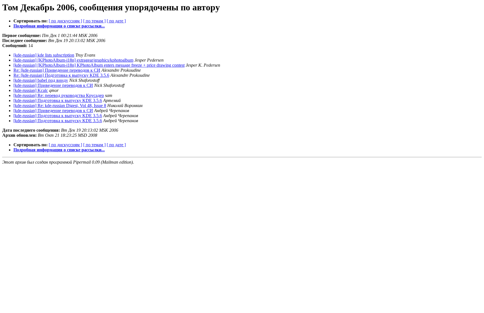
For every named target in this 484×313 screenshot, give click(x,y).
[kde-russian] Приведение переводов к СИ (53, 85)
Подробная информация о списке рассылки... (59, 26)
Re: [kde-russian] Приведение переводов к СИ (56, 70)
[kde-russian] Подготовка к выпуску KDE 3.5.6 (57, 100)
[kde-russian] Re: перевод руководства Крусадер (58, 95)
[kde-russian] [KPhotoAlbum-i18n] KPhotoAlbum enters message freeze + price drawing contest (99, 65)
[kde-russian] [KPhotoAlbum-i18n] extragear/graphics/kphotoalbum (73, 60)
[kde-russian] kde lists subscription (43, 55)
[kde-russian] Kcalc (30, 90)
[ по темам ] (94, 20)
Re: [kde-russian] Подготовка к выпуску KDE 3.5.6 (61, 75)
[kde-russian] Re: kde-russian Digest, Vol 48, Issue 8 (59, 105)
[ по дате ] (116, 20)
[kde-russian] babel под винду (40, 80)
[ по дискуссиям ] (65, 20)
